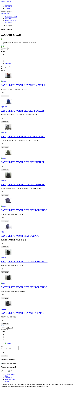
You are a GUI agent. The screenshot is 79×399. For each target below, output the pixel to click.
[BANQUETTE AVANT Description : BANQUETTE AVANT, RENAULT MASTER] (3, 81)
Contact (7, 381)
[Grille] (3, 46)
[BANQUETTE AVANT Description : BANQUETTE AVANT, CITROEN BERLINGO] (3, 206)
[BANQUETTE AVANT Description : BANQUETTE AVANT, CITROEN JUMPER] (3, 180)
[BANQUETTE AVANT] (8, 78)
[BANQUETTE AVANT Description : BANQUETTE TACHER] (4, 132)
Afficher (3, 50)
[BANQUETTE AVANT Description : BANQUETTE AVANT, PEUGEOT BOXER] (4, 107)
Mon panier (8, 5)
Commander (5, 96)
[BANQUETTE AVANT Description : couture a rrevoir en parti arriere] (2, 232)
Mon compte (8, 6)
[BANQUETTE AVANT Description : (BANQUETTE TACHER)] (3, 158)
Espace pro (8, 8)
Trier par (3, 48)
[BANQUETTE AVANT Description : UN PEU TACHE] (3, 309)
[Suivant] (8, 63)
